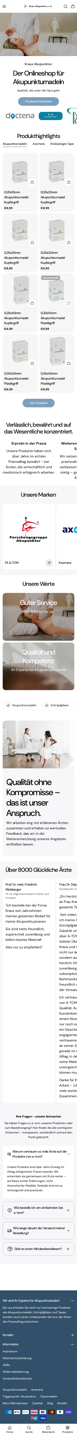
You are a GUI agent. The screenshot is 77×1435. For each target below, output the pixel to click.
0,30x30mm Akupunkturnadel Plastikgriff (16, 378)
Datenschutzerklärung (17, 1358)
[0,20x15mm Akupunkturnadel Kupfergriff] (20, 170)
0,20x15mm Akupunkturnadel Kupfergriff (16, 197)
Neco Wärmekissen (15, 1403)
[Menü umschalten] (4, 6)
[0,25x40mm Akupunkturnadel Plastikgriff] (56, 351)
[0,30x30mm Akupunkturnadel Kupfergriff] (56, 230)
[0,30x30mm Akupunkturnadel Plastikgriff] (20, 351)
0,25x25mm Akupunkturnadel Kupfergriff (16, 258)
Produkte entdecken (38, 101)
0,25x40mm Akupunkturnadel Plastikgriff (53, 378)
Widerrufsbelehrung (16, 1372)
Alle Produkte (38, 403)
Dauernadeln (48, 1396)
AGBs (6, 1365)
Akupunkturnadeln (15, 1390)
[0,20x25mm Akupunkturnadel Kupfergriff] (56, 170)
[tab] (15, 144)
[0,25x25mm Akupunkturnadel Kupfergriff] (20, 230)
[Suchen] (65, 6)
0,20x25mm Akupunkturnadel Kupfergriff (53, 197)
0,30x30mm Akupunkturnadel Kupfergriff (53, 258)
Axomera (37, 1390)
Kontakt (62, 1403)
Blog (50, 1403)
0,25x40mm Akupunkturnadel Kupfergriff (16, 318)
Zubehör (37, 1403)
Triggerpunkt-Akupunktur (19, 1396)
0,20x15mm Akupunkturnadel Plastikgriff (53, 318)
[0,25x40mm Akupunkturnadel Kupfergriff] (20, 291)
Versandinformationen (17, 1378)
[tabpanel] (38, 273)
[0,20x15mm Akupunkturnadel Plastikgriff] (56, 291)
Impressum (10, 1351)
